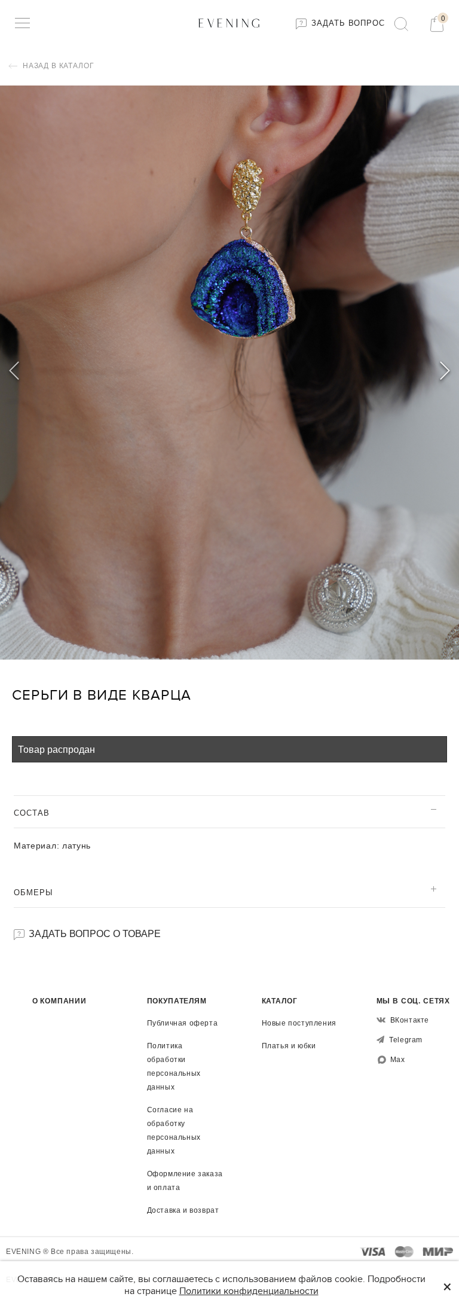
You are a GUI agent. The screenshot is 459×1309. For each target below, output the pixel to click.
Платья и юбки (289, 1046)
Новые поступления (299, 1023)
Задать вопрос (346, 23)
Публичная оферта (182, 1023)
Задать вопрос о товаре (93, 933)
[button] (445, 372)
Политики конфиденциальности (249, 1291)
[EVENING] (229, 22)
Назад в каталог (57, 66)
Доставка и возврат (183, 1210)
